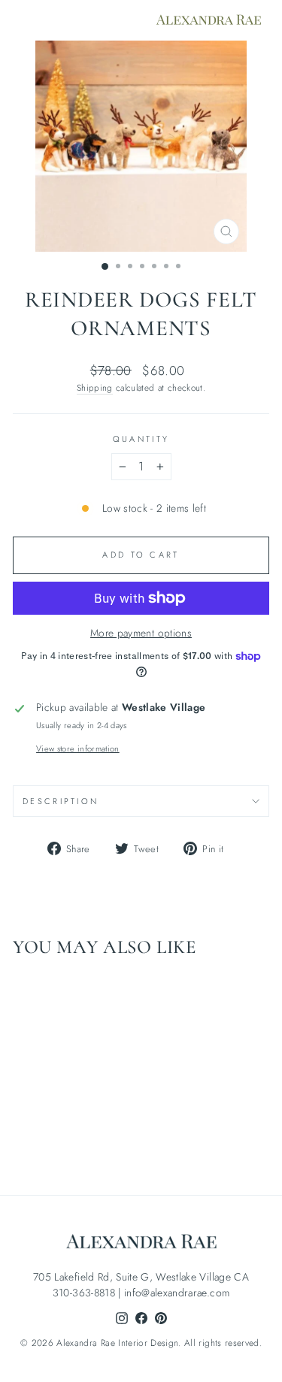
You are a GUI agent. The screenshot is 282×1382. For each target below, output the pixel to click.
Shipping (95, 387)
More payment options (141, 632)
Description (61, 801)
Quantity (141, 439)
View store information (78, 748)
